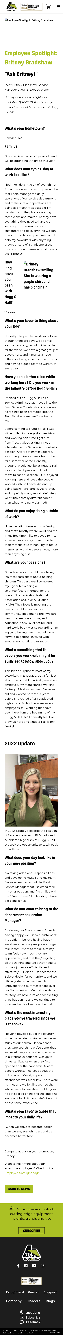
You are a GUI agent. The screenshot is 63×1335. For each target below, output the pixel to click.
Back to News (19, 1189)
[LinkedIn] (26, 1265)
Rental (33, 1292)
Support (50, 1292)
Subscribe (31, 1230)
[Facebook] (19, 1265)
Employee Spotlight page (22, 1173)
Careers (34, 1301)
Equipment (15, 1292)
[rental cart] (48, 7)
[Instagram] (43, 1265)
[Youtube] (35, 1265)
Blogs (50, 1301)
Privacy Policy (55, 1332)
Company (14, 1301)
